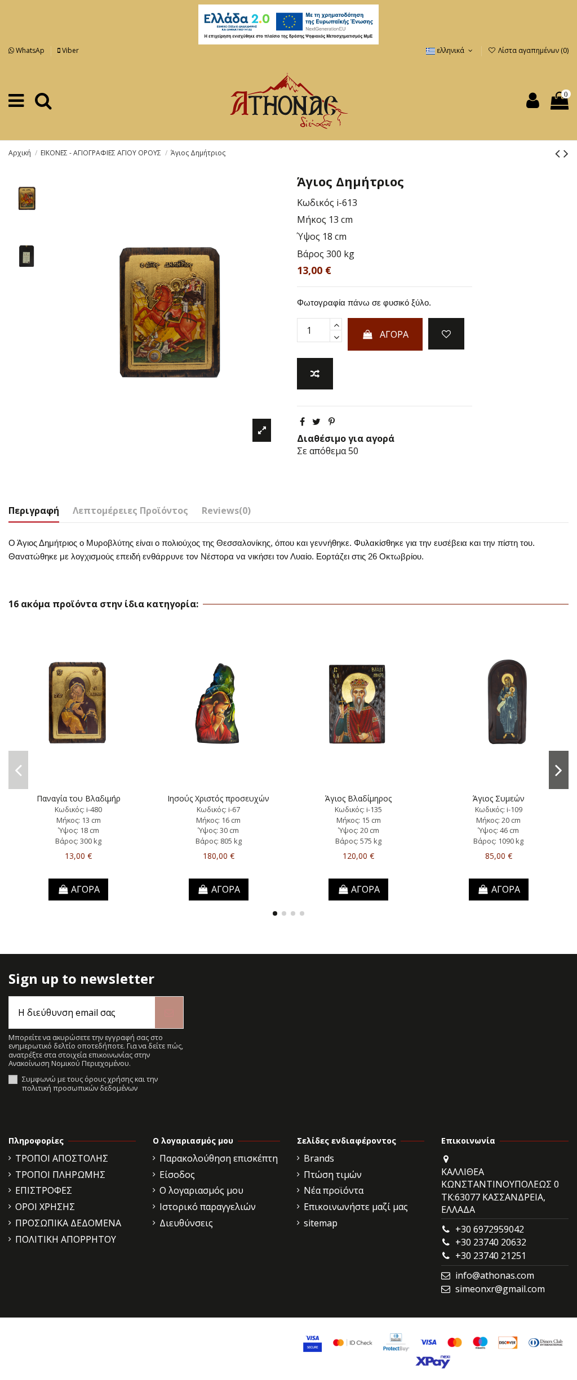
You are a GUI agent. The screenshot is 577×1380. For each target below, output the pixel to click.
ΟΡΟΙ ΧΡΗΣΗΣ (45, 1206)
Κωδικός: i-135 (358, 809)
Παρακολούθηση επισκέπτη (218, 1158)
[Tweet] (316, 421)
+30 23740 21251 (490, 1255)
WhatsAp (30, 50)
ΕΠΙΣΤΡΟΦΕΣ (43, 1190)
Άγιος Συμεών (499, 798)
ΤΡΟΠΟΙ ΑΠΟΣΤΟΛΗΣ (61, 1158)
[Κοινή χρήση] (302, 421)
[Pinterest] (332, 421)
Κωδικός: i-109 (498, 809)
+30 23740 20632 (490, 1242)
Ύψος (308, 236)
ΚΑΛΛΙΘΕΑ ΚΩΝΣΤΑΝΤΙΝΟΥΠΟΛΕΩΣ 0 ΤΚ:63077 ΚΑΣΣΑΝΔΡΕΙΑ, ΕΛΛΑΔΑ (500, 1191)
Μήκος (311, 219)
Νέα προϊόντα (333, 1190)
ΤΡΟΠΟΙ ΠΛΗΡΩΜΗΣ (60, 1174)
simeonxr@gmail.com (500, 1289)
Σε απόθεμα (321, 451)
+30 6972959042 (489, 1229)
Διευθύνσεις (186, 1223)
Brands (319, 1158)
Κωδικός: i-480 (78, 809)
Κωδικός (315, 202)
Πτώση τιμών (333, 1174)
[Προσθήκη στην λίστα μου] (446, 334)
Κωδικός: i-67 (218, 809)
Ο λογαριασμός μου (201, 1190)
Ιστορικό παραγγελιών (207, 1206)
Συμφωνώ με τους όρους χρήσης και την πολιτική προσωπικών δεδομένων (90, 1083)
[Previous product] (559, 153)
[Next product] (566, 153)
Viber (69, 50)
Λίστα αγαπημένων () (532, 50)
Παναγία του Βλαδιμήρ (79, 798)
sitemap (321, 1223)
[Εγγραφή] (169, 1012)
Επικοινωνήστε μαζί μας (356, 1206)
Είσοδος (177, 1174)
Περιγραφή (33, 510)
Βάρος (310, 254)
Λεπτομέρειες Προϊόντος (130, 510)
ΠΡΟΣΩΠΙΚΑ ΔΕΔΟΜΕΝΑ (68, 1223)
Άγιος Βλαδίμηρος (358, 798)
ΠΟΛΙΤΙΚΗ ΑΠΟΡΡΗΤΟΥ (65, 1239)
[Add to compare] (315, 373)
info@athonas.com (494, 1275)
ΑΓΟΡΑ (394, 334)
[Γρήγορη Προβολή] (96, 784)
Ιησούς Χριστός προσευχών (218, 798)
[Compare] (78, 784)
